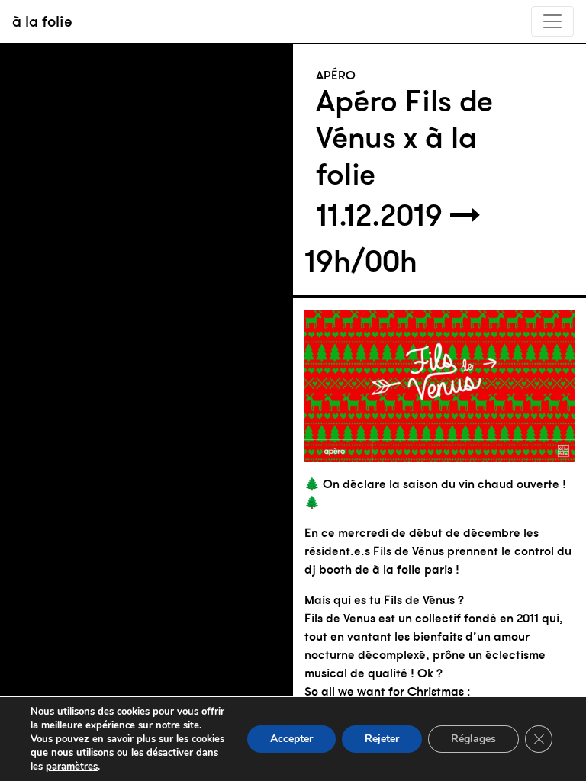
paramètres (72, 766)
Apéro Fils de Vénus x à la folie (404, 137)
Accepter (291, 738)
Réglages (473, 738)
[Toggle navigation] (552, 21)
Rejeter (382, 738)
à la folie (42, 21)
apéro (336, 74)
